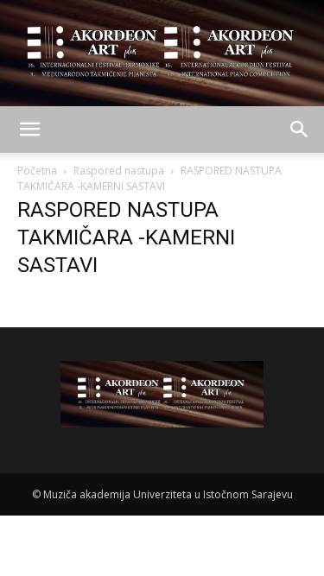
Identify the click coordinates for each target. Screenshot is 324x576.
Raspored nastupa (118, 170)
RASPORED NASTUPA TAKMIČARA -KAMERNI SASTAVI (126, 237)
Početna (37, 170)
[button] (29, 129)
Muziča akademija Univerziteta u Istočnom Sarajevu (168, 494)
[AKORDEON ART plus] (162, 53)
